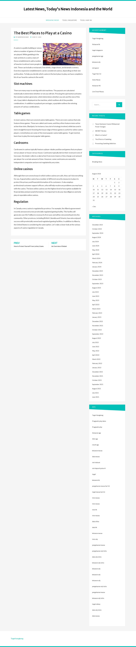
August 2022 (96, 338)
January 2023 (96, 317)
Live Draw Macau (98, 91)
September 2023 (97, 283)
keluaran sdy (96, 62)
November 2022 (97, 325)
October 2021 (97, 380)
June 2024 (95, 246)
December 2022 (97, 321)
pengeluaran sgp (97, 56)
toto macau (96, 504)
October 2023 (97, 279)
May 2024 (95, 250)
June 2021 (95, 397)
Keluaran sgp (96, 433)
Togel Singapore (69, 20)
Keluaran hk (96, 44)
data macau (96, 616)
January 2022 (96, 367)
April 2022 (95, 355)
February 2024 (97, 262)
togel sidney (96, 604)
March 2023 (96, 309)
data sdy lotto (96, 610)
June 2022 (95, 346)
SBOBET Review (100, 131)
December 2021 (97, 372)
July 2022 (95, 342)
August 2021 (96, 388)
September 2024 (97, 233)
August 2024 (96, 237)
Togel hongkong (17, 638)
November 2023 (97, 275)
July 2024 (95, 241)
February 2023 (97, 313)
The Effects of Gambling (103, 139)
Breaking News (52, 20)
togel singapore (97, 50)
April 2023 (95, 304)
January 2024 (96, 267)
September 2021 (97, 384)
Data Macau (96, 80)
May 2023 (95, 300)
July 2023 (95, 292)
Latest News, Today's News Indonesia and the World (68, 9)
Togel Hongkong (97, 38)
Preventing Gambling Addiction (105, 143)
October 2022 (97, 330)
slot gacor (95, 68)
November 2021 (97, 376)
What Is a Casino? (101, 135)
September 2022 (97, 334)
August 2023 (96, 288)
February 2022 (97, 363)
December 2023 (97, 271)
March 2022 (96, 359)
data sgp (95, 439)
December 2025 (97, 225)
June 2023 (95, 296)
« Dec (94, 206)
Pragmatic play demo (99, 421)
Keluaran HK (96, 86)
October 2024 (97, 229)
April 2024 (95, 254)
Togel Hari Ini (86, 20)
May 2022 (95, 351)
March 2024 (96, 258)
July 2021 (95, 393)
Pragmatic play (97, 427)
